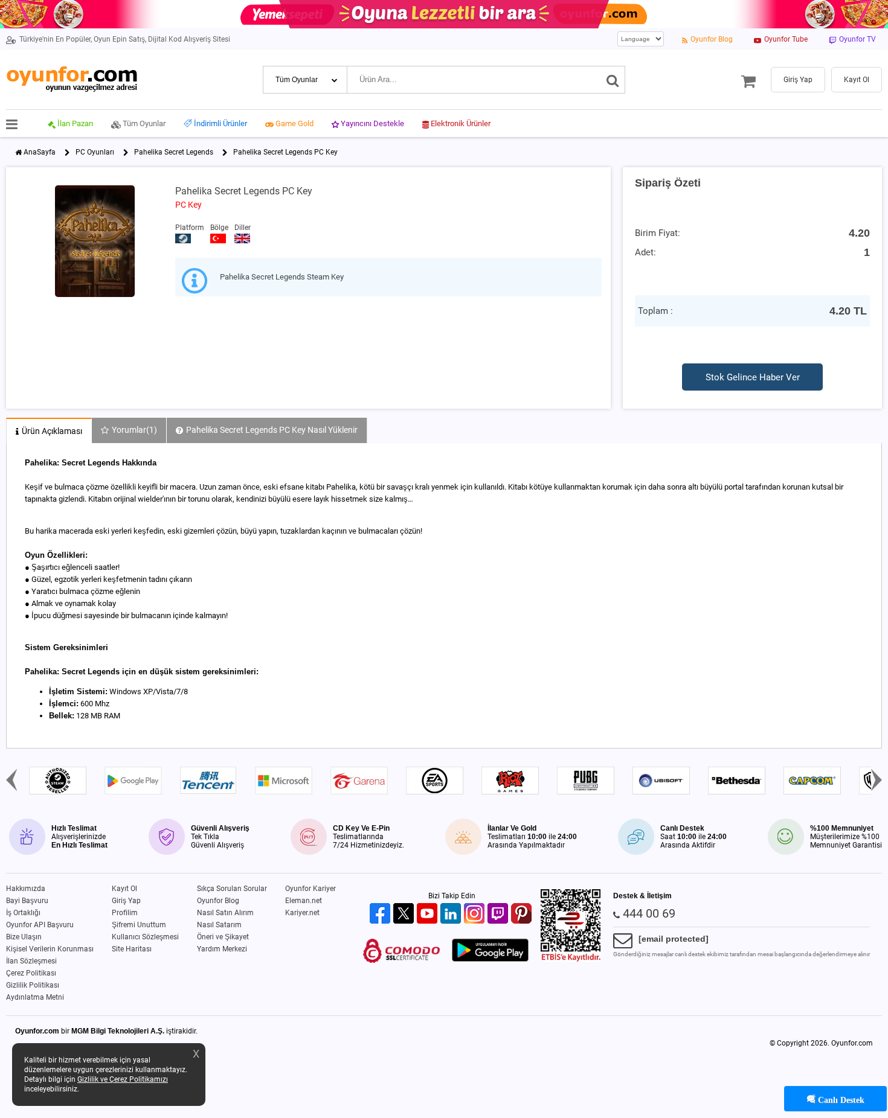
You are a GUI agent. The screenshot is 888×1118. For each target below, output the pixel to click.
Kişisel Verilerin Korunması (50, 949)
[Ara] (612, 80)
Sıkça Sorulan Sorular (232, 888)
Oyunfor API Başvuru (40, 925)
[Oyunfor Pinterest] (523, 914)
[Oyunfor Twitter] (405, 914)
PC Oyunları (95, 152)
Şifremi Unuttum (139, 925)
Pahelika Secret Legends (173, 152)
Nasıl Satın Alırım (225, 913)
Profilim (125, 913)
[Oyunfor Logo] (71, 79)
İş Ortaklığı (23, 913)
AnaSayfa (40, 152)
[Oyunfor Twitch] (499, 914)
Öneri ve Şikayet (223, 937)
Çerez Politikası (31, 973)
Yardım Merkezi (222, 949)
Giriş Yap (126, 900)
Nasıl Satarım (219, 925)
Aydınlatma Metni (35, 997)
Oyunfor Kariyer (310, 888)
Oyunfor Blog (218, 900)
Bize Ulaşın (24, 937)
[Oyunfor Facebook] (381, 914)
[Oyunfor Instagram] (475, 914)
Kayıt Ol (124, 888)
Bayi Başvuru (27, 900)
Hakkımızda (25, 888)
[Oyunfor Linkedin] (452, 914)
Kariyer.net (302, 913)
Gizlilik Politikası (32, 985)
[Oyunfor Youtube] (428, 914)
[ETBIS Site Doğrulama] (571, 959)
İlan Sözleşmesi (31, 961)
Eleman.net (303, 900)
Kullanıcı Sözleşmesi (145, 937)
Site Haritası (132, 949)
